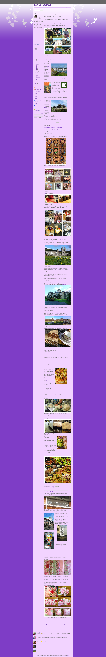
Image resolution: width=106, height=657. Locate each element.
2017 (35, 59)
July (36, 66)
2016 (35, 60)
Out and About (48, 7)
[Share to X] (57, 122)
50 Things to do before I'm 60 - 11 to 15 (52, 10)
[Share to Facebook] (58, 122)
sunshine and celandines (38, 100)
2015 (35, 82)
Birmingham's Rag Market (49, 491)
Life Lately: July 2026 (37, 104)
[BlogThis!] (56, 122)
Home (35, 7)
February (37, 71)
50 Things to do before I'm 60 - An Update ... (53, 127)
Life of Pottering (42, 4)
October (37, 63)
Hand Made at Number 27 (53, 487)
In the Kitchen (39, 7)
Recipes (61, 487)
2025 (35, 50)
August (37, 65)
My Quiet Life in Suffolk (38, 87)
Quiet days (36, 93)
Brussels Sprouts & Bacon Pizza (50, 366)
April (36, 69)
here (47, 66)
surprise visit (45, 107)
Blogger (68, 655)
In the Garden (43, 7)
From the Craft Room (54, 7)
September (37, 64)
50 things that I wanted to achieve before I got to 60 (52, 129)
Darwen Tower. (36, 101)
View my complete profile (37, 30)
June (36, 67)
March (36, 70)
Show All (42, 113)
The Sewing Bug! (39, 636)
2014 (35, 83)
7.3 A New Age (36, 96)
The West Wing (64, 284)
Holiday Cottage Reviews (68, 7)
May (36, 68)
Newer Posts (46, 624)
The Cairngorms (57, 313)
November (37, 62)
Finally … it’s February (39, 632)
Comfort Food (47, 487)
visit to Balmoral (62, 239)
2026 (35, 49)
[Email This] (55, 122)
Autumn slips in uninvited (38, 99)
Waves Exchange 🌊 (37, 110)
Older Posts (65, 624)
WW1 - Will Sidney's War (60, 7)
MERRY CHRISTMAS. (37, 112)
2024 (35, 51)
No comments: (52, 486)
